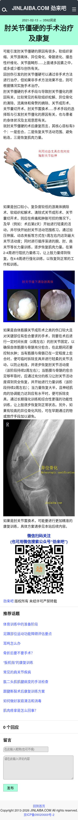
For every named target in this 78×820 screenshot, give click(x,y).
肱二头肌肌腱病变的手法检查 (25, 681)
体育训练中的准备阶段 (20, 624)
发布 (10, 788)
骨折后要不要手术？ (18, 652)
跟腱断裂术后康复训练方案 (24, 691)
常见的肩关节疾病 (17, 671)
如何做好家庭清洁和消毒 (22, 700)
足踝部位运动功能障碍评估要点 (27, 633)
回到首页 (39, 806)
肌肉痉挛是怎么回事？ (20, 710)
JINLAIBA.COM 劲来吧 (39, 8)
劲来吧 (8, 600)
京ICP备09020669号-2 (39, 814)
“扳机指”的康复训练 (18, 662)
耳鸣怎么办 (12, 643)
